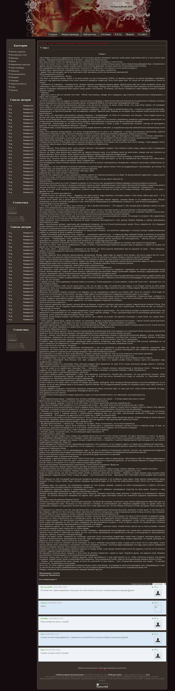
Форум (130, 34)
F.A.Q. (118, 34)
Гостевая (105, 34)
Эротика (14, 90)
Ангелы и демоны (17, 52)
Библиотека (89, 34)
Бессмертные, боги (18, 55)
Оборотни (14, 71)
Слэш (12, 87)
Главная (52, 34)
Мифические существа (20, 64)
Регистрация (100, 669)
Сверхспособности (18, 84)
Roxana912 (12, 213)
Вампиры (14, 58)
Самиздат (14, 81)
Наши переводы (70, 34)
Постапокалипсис (17, 74)
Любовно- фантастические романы (62, 15)
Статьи (51, 43)
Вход (107, 669)
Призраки (14, 77)
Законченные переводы (66, 43)
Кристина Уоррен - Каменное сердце (93, 43)
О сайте (142, 34)
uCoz (148, 675)
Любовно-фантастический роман (70, 675)
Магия (13, 61)
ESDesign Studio (115, 675)
